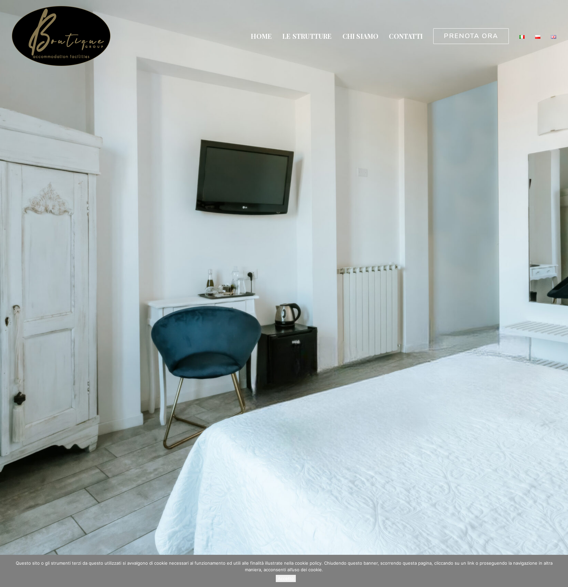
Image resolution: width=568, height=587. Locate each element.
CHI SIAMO (361, 36)
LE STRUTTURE (307, 36)
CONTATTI (406, 36)
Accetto (286, 578)
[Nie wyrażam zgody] (559, 571)
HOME (261, 36)
